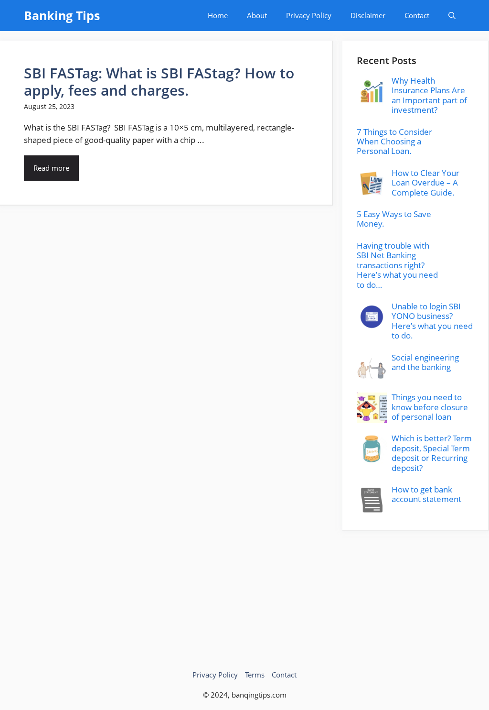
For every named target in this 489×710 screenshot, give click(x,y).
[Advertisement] (415, 590)
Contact (416, 15)
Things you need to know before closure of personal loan (430, 407)
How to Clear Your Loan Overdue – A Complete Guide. (425, 182)
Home (218, 15)
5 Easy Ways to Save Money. (394, 218)
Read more (51, 168)
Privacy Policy (308, 15)
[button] (452, 15)
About (257, 15)
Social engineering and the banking (425, 362)
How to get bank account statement (426, 494)
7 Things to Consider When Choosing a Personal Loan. (394, 141)
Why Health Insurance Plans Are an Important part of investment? (429, 95)
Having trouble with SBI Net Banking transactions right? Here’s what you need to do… (397, 265)
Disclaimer (368, 15)
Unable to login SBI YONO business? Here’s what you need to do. (432, 321)
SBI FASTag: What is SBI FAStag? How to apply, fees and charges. (159, 81)
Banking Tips (62, 15)
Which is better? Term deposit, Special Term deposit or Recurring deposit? (432, 453)
